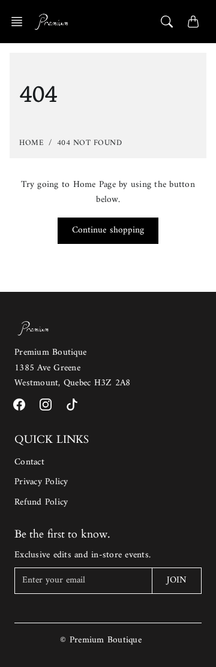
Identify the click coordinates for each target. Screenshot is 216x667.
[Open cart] (193, 21)
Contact (29, 462)
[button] (20, 21)
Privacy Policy (41, 482)
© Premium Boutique (101, 640)
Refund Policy (41, 502)
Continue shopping (108, 230)
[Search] (167, 21)
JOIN (177, 580)
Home (31, 143)
